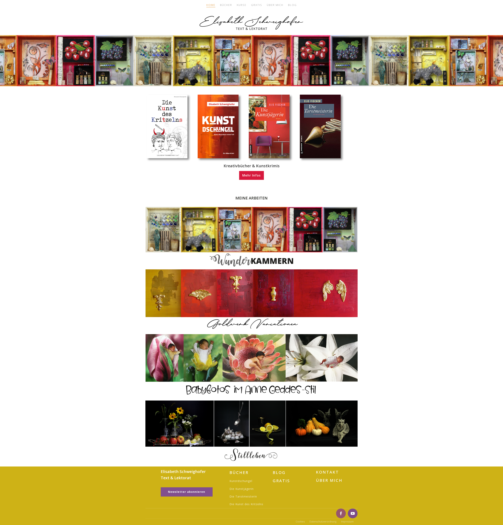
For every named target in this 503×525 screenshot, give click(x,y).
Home (210, 5)
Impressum (347, 521)
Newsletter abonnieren (186, 492)
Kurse (241, 5)
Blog (292, 5)
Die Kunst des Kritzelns (246, 504)
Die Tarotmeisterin (243, 496)
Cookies (300, 521)
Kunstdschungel (240, 480)
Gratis (256, 5)
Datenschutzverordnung (322, 521)
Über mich (275, 5)
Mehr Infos (251, 175)
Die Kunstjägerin (241, 488)
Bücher (226, 5)
